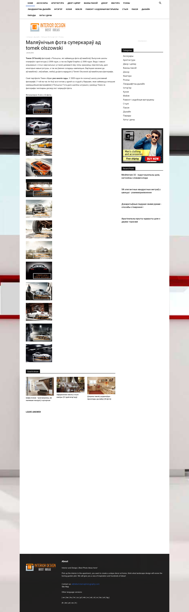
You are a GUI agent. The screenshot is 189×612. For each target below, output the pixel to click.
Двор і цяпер (74, 3)
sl (94, 597)
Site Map (65, 587)
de (66, 603)
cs (78, 597)
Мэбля (78, 9)
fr (62, 603)
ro (88, 597)
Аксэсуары (42, 3)
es (73, 603)
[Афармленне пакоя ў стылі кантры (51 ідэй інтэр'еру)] (71, 384)
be (67, 597)
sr (97, 597)
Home (30, 3)
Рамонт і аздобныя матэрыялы (102, 9)
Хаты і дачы (45, 15)
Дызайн (146, 9)
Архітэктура (57, 3)
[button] (160, 3)
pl (81, 597)
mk (84, 597)
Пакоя (135, 9)
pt (69, 603)
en (63, 597)
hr (74, 597)
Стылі (125, 9)
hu (71, 597)
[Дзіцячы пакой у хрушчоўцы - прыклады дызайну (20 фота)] (101, 385)
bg (107, 597)
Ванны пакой (91, 3)
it (75, 603)
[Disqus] (70, 447)
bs (100, 597)
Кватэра (115, 3)
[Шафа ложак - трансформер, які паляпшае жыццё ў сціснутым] (40, 386)
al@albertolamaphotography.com (86, 584)
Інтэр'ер (58, 9)
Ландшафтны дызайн (39, 9)
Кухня (69, 9)
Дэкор (104, 3)
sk (91, 597)
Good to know (32, 372)
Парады (32, 15)
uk (104, 597)
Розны (126, 3)
